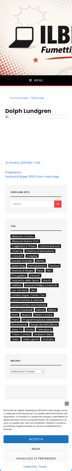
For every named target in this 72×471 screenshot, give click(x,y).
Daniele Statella (22, 261)
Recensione (19, 324)
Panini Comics (43, 315)
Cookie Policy (30, 466)
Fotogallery (19, 275)
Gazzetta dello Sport (25, 280)
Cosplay (32, 256)
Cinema (17, 251)
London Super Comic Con (28, 295)
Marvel (40, 310)
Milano (52, 310)
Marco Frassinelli (22, 310)
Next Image (37, 98)
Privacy (43, 466)
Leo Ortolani (19, 290)
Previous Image (19, 98)
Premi (15, 319)
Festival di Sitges (22, 270)
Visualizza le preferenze (36, 458)
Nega (36, 449)
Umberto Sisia (43, 334)
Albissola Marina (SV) (25, 241)
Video (15, 339)
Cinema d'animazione (40, 251)
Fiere (40, 270)
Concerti (17, 256)
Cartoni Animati (49, 246)
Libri (33, 290)
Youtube (48, 339)
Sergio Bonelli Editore (44, 324)
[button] (67, 403)
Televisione (44, 329)
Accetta (36, 439)
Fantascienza (37, 266)
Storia (30, 329)
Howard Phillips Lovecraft (41, 285)
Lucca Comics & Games (27, 300)
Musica (26, 315)
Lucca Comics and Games (29, 305)
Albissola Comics (23, 236)
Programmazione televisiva (40, 319)
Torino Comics (21, 334)
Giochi (47, 280)
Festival (54, 266)
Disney (40, 261)
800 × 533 (33, 163)
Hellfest (17, 285)
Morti (15, 315)
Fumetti (35, 275)
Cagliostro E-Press (24, 246)
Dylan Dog (18, 266)
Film (49, 270)
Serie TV (17, 329)
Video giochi (31, 339)
